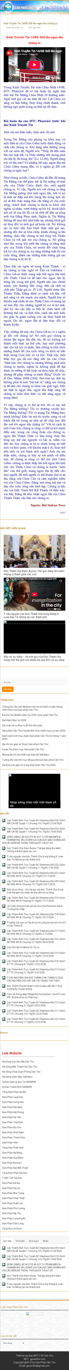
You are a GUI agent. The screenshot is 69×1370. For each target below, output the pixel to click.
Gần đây (7, 1241)
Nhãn (45, 1241)
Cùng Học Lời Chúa (12, 1228)
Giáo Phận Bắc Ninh (12, 1107)
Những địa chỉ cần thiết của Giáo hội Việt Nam (25, 754)
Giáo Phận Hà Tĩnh (11, 1117)
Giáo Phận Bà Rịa (11, 1183)
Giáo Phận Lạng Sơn (12, 1097)
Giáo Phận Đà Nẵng (12, 1152)
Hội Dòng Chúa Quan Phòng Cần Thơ (21, 1071)
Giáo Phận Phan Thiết (13, 1198)
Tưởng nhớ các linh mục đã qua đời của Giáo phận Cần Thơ (32, 760)
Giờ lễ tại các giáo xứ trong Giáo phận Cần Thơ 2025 (29, 765)
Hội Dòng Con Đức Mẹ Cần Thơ (18, 1061)
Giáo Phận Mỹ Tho (11, 1213)
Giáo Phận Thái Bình (12, 1122)
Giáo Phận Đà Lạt (11, 1188)
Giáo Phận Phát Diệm (13, 1132)
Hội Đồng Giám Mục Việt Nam (17, 1076)
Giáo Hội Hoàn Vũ (15, 27)
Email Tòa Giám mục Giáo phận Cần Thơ (23, 749)
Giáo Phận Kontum (12, 1162)
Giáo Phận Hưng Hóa (13, 1102)
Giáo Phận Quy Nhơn (12, 1157)
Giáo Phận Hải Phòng (13, 1112)
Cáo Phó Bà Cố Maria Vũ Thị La (23, 947)
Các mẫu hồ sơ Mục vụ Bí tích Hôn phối (22, 725)
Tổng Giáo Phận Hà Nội (14, 1092)
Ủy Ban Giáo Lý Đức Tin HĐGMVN (19, 1082)
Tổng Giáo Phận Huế (12, 1147)
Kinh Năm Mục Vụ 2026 (14, 720)
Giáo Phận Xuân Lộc (12, 1203)
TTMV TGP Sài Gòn (12, 1178)
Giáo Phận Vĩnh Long (13, 1223)
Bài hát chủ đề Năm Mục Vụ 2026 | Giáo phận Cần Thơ (30, 715)
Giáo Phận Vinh (10, 1142)
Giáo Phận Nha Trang (13, 1193)
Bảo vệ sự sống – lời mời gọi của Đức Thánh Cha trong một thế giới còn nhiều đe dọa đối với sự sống (34, 658)
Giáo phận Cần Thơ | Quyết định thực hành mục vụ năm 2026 (33, 730)
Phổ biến (20, 1241)
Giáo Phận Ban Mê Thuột (15, 1168)
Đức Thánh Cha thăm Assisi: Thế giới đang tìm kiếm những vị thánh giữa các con (34, 573)
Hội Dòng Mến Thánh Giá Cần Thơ (19, 1066)
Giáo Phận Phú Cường (13, 1208)
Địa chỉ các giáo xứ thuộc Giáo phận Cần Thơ (25, 744)
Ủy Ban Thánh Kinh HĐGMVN (17, 1087)
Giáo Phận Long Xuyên (14, 1218)
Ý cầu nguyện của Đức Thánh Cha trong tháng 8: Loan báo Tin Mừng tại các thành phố (31, 615)
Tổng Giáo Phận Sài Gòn (14, 1173)
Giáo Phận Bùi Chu (11, 1127)
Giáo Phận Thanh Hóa (13, 1137)
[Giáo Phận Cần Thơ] (34, 7)
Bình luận (34, 1241)
